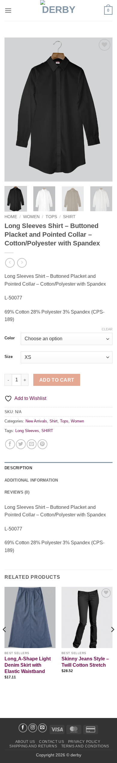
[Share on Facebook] (10, 444)
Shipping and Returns (33, 746)
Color (9, 338)
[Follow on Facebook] (23, 727)
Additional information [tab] (31, 480)
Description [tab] (18, 468)
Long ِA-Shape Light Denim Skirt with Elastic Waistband (27, 665)
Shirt (69, 217)
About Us (25, 742)
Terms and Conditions (85, 746)
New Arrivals (36, 421)
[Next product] (9, 262)
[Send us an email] (42, 727)
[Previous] (14, 109)
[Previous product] (21, 262)
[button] (8, 10)
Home (10, 217)
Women (31, 217)
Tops (51, 217)
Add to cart (56, 380)
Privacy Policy (84, 742)
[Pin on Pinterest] (42, 444)
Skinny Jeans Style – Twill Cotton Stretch (85, 662)
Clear (107, 329)
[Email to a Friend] (32, 444)
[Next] (103, 109)
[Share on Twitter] (21, 444)
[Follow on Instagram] (32, 727)
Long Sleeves (27, 430)
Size (8, 357)
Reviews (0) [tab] (16, 492)
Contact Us (51, 742)
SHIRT (47, 430)
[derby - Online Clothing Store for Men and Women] (58, 10)
